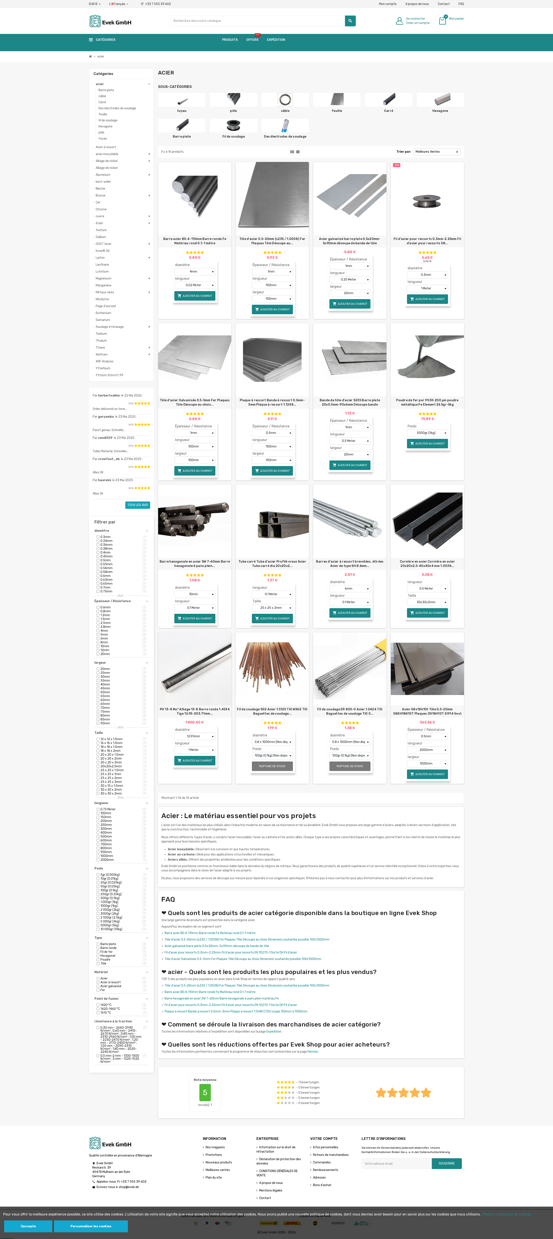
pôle (233, 111)
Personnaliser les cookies (90, 1226)
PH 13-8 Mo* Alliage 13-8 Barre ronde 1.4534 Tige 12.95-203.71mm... (195, 711)
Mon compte (388, 4)
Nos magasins (215, 1147)
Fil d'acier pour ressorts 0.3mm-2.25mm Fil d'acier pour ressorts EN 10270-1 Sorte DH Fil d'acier (231, 952)
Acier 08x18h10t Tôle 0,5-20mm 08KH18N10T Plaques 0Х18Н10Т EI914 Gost (427, 711)
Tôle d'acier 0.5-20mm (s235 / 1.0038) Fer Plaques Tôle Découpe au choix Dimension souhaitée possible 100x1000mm (247, 939)
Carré (388, 111)
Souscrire (447, 1163)
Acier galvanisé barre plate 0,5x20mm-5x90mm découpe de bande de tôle (349, 241)
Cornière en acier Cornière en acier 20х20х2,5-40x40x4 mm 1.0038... (427, 564)
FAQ (461, 4)
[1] (135, 403)
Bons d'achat (322, 1185)
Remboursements (325, 1170)
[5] (148, 403)
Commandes (322, 1162)
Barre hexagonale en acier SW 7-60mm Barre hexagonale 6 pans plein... (195, 564)
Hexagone (440, 111)
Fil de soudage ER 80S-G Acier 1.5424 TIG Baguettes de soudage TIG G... (349, 711)
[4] (145, 403)
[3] (142, 403)
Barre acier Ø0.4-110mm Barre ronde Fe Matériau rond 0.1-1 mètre (194, 241)
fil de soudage (233, 136)
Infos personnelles (325, 1147)
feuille (337, 111)
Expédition (273, 1031)
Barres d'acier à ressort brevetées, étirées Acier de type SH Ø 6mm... (349, 564)
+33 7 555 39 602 (156, 4)
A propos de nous (417, 4)
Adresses (319, 1177)
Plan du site (214, 1177)
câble (285, 111)
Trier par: (403, 152)
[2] (138, 403)
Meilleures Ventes (428, 152)
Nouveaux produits (219, 1162)
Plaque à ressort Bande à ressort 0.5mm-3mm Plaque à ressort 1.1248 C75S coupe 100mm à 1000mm (236, 1011)
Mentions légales (270, 1190)
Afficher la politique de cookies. (506, 1214)
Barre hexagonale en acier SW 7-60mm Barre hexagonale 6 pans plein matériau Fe (222, 998)
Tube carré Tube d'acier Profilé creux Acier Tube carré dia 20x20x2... (272, 564)
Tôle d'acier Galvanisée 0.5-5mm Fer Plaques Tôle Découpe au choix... (195, 402)
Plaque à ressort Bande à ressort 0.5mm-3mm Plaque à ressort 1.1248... (272, 402)
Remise (313, 1051)
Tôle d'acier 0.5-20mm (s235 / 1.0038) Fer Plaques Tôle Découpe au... (272, 241)
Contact (444, 4)
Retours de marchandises (331, 1155)
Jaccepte (28, 1226)
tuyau (181, 111)
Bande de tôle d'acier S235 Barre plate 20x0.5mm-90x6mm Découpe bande (350, 402)
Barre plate (182, 136)
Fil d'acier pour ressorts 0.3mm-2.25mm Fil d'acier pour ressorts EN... (427, 241)
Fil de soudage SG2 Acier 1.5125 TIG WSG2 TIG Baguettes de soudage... (272, 711)
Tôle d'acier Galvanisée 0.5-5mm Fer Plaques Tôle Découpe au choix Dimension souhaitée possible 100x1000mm (243, 959)
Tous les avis (137, 505)
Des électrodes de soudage (285, 136)
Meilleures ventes (218, 1170)
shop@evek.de (129, 1187)
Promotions (214, 1155)
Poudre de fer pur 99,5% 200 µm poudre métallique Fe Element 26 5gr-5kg (427, 402)
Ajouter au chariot (195, 296)
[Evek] (110, 20)
